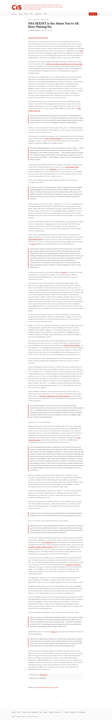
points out (54, 631)
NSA (57, 687)
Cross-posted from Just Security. (38, 38)
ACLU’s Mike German (35, 239)
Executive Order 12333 (73, 564)
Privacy (53, 687)
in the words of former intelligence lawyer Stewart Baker (64, 64)
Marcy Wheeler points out (53, 138)
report (33, 244)
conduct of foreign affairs (71, 345)
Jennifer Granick (35, 30)
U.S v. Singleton (47, 542)
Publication (39, 687)
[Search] (99, 14)
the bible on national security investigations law (55, 396)
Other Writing (43, 674)
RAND (64, 272)
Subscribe (93, 14)
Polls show (53, 169)
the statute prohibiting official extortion (40, 547)
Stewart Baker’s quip (71, 167)
